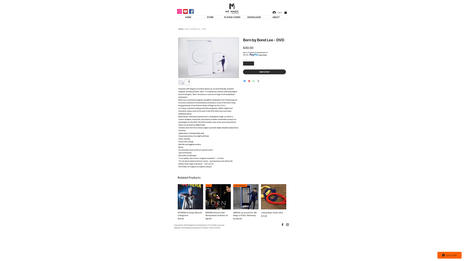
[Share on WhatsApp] (253, 81)
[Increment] (252, 64)
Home (181, 29)
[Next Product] (289, 196)
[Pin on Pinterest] (249, 81)
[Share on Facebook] (244, 81)
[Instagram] (179, 11)
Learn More (263, 55)
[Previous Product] (174, 196)
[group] (232, 202)
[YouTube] (185, 11)
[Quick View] (190, 197)
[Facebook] (191, 11)
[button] (285, 12)
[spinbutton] (248, 64)
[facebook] (282, 224)
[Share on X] (258, 81)
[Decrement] (244, 64)
